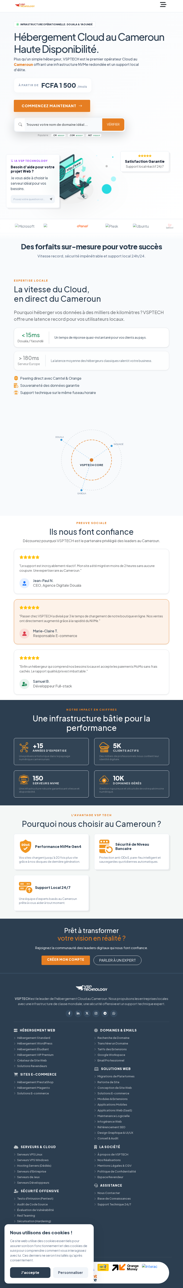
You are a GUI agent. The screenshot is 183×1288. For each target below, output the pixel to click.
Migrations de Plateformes (116, 1076)
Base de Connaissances (114, 1198)
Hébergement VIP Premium (35, 1055)
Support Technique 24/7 (114, 1204)
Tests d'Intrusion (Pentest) (35, 1198)
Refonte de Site (108, 1082)
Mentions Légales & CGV (115, 1165)
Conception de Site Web (115, 1087)
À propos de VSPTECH (113, 1154)
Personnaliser (70, 1272)
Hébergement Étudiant (33, 1049)
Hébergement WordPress (34, 1043)
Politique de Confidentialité (117, 1171)
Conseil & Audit (108, 1138)
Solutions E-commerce (33, 1093)
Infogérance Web (110, 1121)
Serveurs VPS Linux (29, 1154)
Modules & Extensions (113, 1099)
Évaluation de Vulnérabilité (35, 1210)
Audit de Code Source (32, 1204)
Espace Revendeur (110, 1177)
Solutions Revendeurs (32, 1066)
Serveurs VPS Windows (33, 1160)
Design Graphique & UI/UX (115, 1132)
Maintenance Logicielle (114, 1116)
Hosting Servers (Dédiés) (34, 1165)
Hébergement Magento (33, 1087)
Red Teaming (26, 1215)
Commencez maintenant (49, 105)
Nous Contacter (109, 1193)
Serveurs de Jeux (28, 1177)
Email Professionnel (111, 1060)
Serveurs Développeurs (33, 1182)
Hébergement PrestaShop (35, 1082)
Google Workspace (111, 1055)
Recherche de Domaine (113, 1038)
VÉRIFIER (113, 124)
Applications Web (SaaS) (115, 1110)
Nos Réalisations (109, 1160)
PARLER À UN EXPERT (117, 960)
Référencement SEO (111, 1127)
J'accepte (30, 1272)
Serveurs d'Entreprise (31, 1171)
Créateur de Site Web (32, 1060)
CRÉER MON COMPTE (65, 959)
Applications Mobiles (112, 1104)
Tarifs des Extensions (112, 1049)
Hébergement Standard (33, 1038)
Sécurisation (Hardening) (34, 1221)
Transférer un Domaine (113, 1043)
